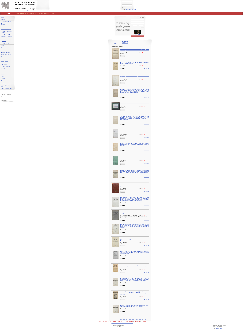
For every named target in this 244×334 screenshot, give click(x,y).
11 (121, 319)
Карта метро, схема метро (240, 333)
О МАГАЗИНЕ (17, 13)
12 (123, 319)
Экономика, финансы (5, 26)
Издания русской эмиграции (6, 54)
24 (140, 319)
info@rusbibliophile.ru (31, 10)
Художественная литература (6, 36)
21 (136, 319)
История (2, 17)
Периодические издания (5, 66)
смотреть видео (137, 34)
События (114, 321)
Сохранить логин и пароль (127, 7)
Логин (123, 0)
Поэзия (2, 38)
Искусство (3, 19)
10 (120, 319)
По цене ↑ (115, 42)
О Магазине (105, 321)
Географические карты (5, 47)
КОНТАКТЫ (22, 13)
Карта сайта (143, 321)
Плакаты (2, 76)
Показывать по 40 (125, 42)
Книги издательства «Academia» (4, 62)
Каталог (99, 321)
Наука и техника (4, 64)
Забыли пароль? (128, 9)
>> (145, 319)
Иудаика (2, 45)
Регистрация (134, 9)
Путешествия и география (6, 21)
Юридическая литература (6, 29)
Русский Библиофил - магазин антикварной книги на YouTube (122, 323)
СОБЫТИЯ (26, 13)
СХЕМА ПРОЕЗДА (46, 13)
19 (133, 319)
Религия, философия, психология (5, 24)
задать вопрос (146, 55)
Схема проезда (137, 321)
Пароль (123, 4)
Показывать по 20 (125, 41)
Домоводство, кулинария (5, 56)
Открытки (3, 78)
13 (124, 319)
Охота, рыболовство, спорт (6, 34)
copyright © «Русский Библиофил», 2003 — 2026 (118, 326)
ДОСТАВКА (36, 13)
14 (126, 319)
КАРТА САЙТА (52, 13)
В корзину (123, 56)
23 (139, 319)
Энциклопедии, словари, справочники (5, 71)
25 (142, 319)
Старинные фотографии (5, 52)
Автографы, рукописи (5, 43)
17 (130, 319)
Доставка (126, 321)
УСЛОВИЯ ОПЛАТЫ (31, 13)
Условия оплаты (120, 321)
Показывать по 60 (125, 43)
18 (132, 319)
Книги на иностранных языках (6, 88)
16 (129, 319)
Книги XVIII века (4, 68)
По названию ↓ (116, 41)
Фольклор (3, 74)
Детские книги (3, 41)
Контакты (110, 321)
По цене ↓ (115, 43)
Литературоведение (5, 80)
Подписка (131, 321)
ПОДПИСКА (41, 13)
